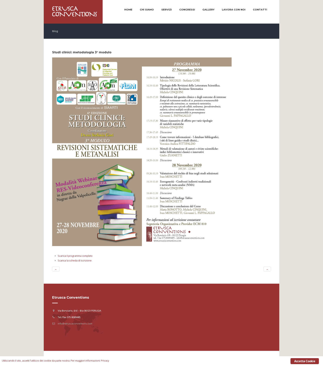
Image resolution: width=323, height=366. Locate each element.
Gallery (208, 9)
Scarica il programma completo (75, 255)
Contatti (260, 9)
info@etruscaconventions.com (75, 323)
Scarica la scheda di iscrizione (75, 260)
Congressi (187, 9)
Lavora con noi (233, 9)
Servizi (166, 9)
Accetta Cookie (304, 361)
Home (128, 9)
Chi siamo (147, 9)
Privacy (105, 360)
